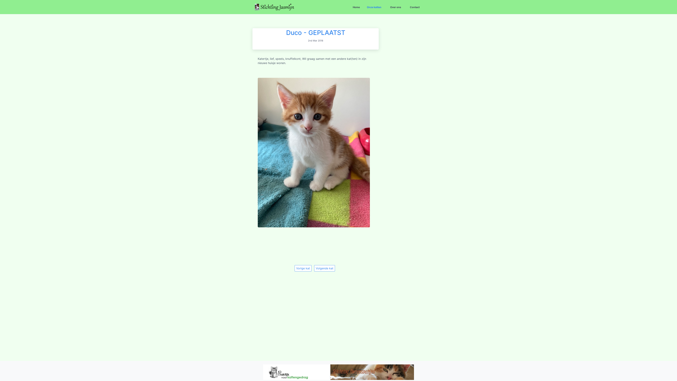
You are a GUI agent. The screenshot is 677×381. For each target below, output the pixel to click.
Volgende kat (324, 268)
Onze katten (374, 7)
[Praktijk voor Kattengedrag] (296, 379)
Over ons (395, 7)
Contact (415, 7)
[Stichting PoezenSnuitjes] (372, 379)
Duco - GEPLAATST (315, 33)
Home (356, 7)
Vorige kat (303, 268)
